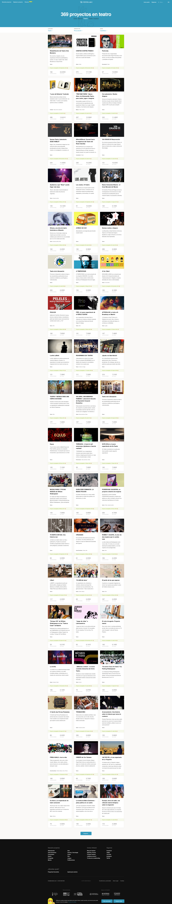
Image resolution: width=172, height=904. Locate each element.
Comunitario (51, 854)
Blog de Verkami (91, 850)
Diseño (50, 856)
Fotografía (50, 858)
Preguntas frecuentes (53, 872)
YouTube (109, 854)
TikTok (108, 858)
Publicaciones (71, 860)
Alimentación (51, 850)
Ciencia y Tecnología (72, 852)
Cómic (69, 854)
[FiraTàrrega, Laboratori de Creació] (105, 894)
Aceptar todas (119, 901)
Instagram (109, 856)
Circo (75, 18)
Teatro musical (93, 18)
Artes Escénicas (52, 852)
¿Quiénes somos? (91, 856)
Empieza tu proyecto (18, 2)
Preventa (27, 2)
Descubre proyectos (6, 2)
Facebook (109, 850)
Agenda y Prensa (91, 852)
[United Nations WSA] (78, 894)
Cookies (122, 880)
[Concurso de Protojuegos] (94, 894)
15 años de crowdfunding (93, 858)
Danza (80, 18)
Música (50, 860)
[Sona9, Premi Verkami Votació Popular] (117, 894)
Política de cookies (72, 902)
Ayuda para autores (72, 872)
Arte (68, 850)
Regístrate (154, 2)
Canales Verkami (91, 854)
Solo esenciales (107, 901)
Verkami (86, 2)
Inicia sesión (147, 2)
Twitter (108, 852)
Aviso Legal (115, 880)
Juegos (69, 858)
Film (68, 856)
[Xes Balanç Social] (66, 894)
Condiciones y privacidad (105, 880)
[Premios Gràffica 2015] (55, 894)
